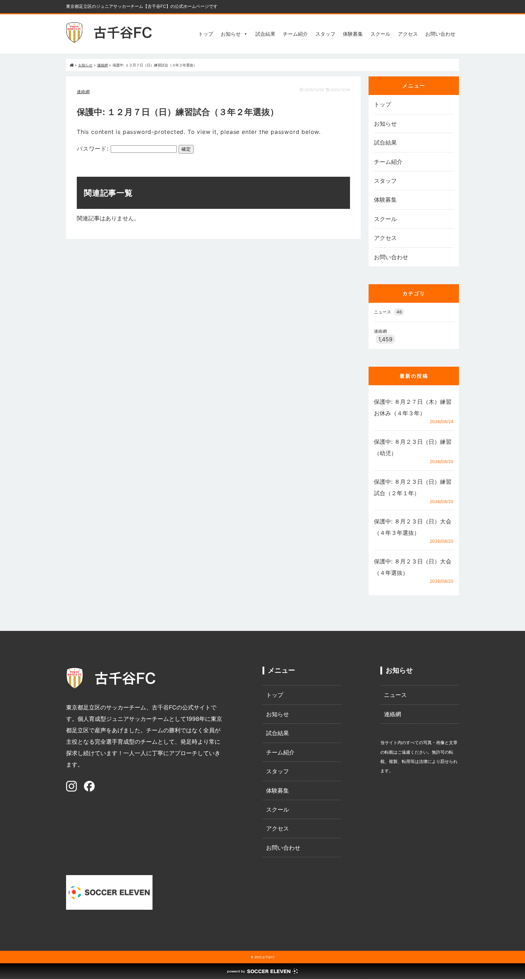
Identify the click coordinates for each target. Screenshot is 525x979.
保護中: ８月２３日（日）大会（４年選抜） (412, 567)
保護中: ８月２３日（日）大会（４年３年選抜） (412, 527)
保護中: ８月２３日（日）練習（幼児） (412, 447)
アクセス (408, 34)
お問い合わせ (440, 34)
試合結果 (265, 34)
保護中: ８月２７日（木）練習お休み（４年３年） (412, 407)
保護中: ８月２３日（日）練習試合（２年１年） (412, 487)
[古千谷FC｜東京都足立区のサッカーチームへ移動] (72, 65)
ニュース (388, 312)
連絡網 (83, 91)
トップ (205, 34)
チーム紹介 (295, 34)
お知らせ (231, 34)
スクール (380, 34)
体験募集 (353, 34)
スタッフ (325, 34)
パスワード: (94, 148)
